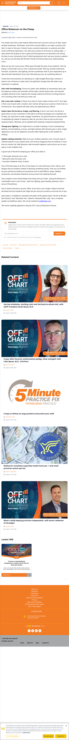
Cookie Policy (26, 732)
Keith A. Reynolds (11, 471)
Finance (17, 248)
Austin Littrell (10, 310)
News (37, 643)
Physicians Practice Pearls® (48, 245)
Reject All (61, 736)
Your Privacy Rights (34, 606)
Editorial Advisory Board (34, 598)
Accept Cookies (48, 736)
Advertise (34, 591)
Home (22, 643)
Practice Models (7, 248)
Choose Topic (32, 8)
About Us (34, 589)
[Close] (66, 726)
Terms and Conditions (34, 602)
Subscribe (58, 233)
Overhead (5, 245)
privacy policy (37, 237)
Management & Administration (28, 245)
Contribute (34, 593)
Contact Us (34, 596)
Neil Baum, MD (10, 417)
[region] (34, 731)
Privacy (34, 600)
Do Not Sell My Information (34, 604)
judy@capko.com (45, 201)
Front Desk (13, 245)
